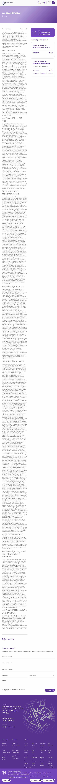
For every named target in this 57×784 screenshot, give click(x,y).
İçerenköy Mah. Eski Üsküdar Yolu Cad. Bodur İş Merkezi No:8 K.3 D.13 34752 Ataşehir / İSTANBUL (12, 710)
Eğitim (3, 750)
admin (36, 73)
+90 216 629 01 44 (44, 34)
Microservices (35, 757)
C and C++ (42, 745)
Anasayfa (4, 743)
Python (41, 763)
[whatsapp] (20, 28)
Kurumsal (4, 745)
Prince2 (26, 763)
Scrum (25, 748)
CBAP (33, 748)
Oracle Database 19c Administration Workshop (41, 62)
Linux (25, 757)
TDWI (41, 752)
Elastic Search (43, 750)
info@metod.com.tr (8, 727)
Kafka (41, 755)
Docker (34, 750)
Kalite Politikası (15, 750)
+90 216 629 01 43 (44, 32)
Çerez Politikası (15, 758)
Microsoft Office (42, 758)
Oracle (26, 743)
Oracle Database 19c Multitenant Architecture (41, 46)
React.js (42, 761)
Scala (33, 765)
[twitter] (24, 28)
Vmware (26, 761)
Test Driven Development (51, 766)
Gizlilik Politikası (15, 752)
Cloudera (42, 748)
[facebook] (22, 28)
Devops (26, 750)
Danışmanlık (4, 748)
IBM (49, 752)
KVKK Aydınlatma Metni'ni (10, 689)
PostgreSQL (43, 743)
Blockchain (50, 745)
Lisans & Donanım (6, 752)
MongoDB (50, 757)
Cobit (49, 748)
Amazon (26, 745)
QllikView (50, 763)
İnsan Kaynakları (15, 745)
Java (49, 743)
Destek (3, 757)
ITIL (33, 755)
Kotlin (49, 755)
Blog (5, 16)
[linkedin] (26, 28)
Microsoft (34, 743)
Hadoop (26, 752)
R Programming (27, 766)
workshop (43, 73)
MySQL (34, 745)
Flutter (49, 750)
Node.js (34, 761)
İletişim (3, 759)
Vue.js (33, 763)
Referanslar (14, 748)
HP (33, 752)
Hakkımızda (14, 743)
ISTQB (25, 755)
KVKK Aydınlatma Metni (16, 756)
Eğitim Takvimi (5, 755)
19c (50, 73)
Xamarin (42, 765)
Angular (49, 761)
